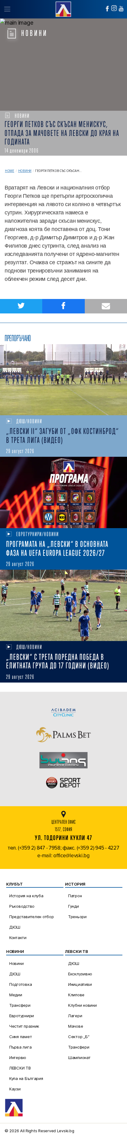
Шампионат (79, 1057)
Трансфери (20, 1005)
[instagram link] (114, 8)
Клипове (76, 994)
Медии (15, 994)
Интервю (17, 1057)
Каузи (15, 1088)
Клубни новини (82, 1005)
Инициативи (80, 984)
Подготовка (20, 984)
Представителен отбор (31, 916)
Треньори (77, 916)
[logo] (63, 8)
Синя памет (20, 1036)
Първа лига (20, 1047)
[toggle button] (7, 9)
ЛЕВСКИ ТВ (20, 1067)
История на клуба (26, 895)
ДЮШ (14, 927)
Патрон (75, 895)
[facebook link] (107, 8)
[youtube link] (121, 8)
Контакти (18, 937)
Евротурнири (21, 1015)
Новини (24, 171)
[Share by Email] (105, 306)
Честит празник (24, 1026)
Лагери (75, 1015)
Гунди (73, 906)
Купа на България (26, 1078)
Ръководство (22, 906)
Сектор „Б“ (78, 1036)
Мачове (75, 1026)
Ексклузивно (80, 973)
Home (9, 171)
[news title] (63, 380)
